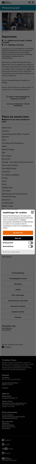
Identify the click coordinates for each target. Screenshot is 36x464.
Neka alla (18, 238)
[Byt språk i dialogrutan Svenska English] (32, 212)
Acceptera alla (18, 233)
